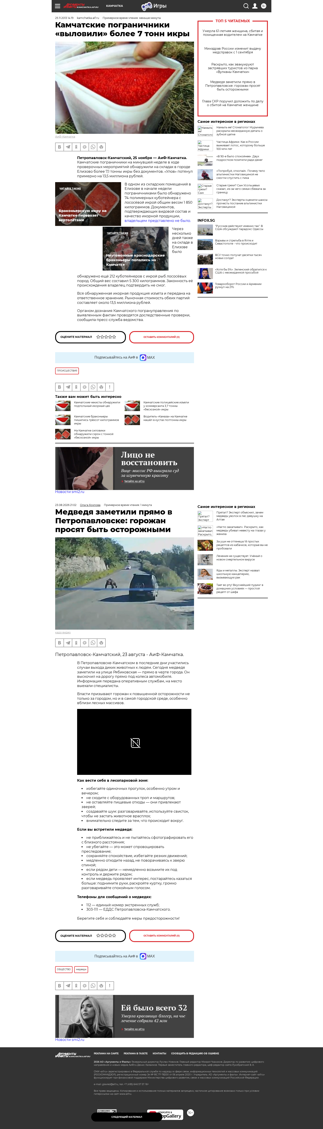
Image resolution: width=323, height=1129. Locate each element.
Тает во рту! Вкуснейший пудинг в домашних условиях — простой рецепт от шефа (239, 588)
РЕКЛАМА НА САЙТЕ (106, 1053)
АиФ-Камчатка (65, 136)
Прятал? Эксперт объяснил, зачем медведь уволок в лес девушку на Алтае (239, 516)
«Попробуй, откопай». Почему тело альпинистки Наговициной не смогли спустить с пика (240, 174)
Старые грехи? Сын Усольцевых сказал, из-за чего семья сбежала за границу (241, 189)
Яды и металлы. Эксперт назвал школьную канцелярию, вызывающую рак (238, 574)
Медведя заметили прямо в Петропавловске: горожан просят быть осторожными (232, 85)
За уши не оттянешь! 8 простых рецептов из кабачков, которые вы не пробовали (242, 545)
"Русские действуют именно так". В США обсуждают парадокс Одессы (239, 228)
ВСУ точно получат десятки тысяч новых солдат (238, 257)
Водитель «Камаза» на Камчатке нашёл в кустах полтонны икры (165, 418)
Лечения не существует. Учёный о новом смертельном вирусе (239, 557)
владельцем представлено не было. (158, 221)
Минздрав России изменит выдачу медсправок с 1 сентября (232, 50)
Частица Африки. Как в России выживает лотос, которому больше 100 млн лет (240, 145)
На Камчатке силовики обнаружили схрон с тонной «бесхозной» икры (93, 434)
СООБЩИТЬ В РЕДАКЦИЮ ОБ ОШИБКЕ (195, 1053)
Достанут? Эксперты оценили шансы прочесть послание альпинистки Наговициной (241, 203)
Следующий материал (126, 1117)
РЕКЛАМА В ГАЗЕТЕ (136, 1053)
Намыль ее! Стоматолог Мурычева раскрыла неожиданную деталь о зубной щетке (240, 131)
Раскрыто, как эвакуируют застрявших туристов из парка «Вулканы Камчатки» (233, 68)
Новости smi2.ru (69, 492)
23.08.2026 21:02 (65, 505)
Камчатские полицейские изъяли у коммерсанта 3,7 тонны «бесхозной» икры (166, 406)
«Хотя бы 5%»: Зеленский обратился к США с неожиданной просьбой (241, 271)
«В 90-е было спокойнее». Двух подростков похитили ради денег (239, 158)
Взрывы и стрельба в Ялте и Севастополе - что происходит (236, 242)
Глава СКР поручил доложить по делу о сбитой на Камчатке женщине (232, 103)
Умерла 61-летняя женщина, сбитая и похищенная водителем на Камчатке (233, 33)
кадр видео (63, 632)
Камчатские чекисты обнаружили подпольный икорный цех (97, 404)
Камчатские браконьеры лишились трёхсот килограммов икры (96, 420)
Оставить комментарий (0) (161, 337)
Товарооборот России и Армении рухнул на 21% (238, 286)
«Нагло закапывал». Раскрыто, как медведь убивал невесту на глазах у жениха (241, 530)
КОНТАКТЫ (159, 1053)
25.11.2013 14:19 (64, 18)
